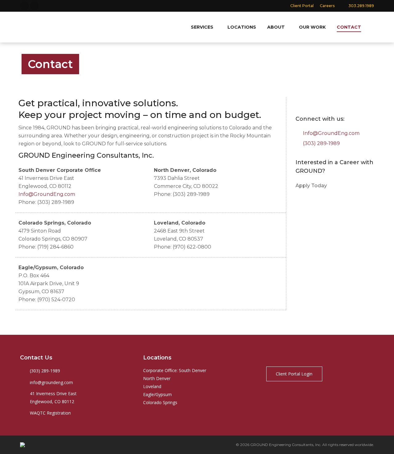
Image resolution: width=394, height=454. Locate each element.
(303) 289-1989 (321, 143)
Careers (327, 5)
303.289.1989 (361, 5)
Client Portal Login (294, 374)
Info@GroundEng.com (46, 194)
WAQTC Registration (50, 413)
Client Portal (302, 5)
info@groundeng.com (51, 382)
